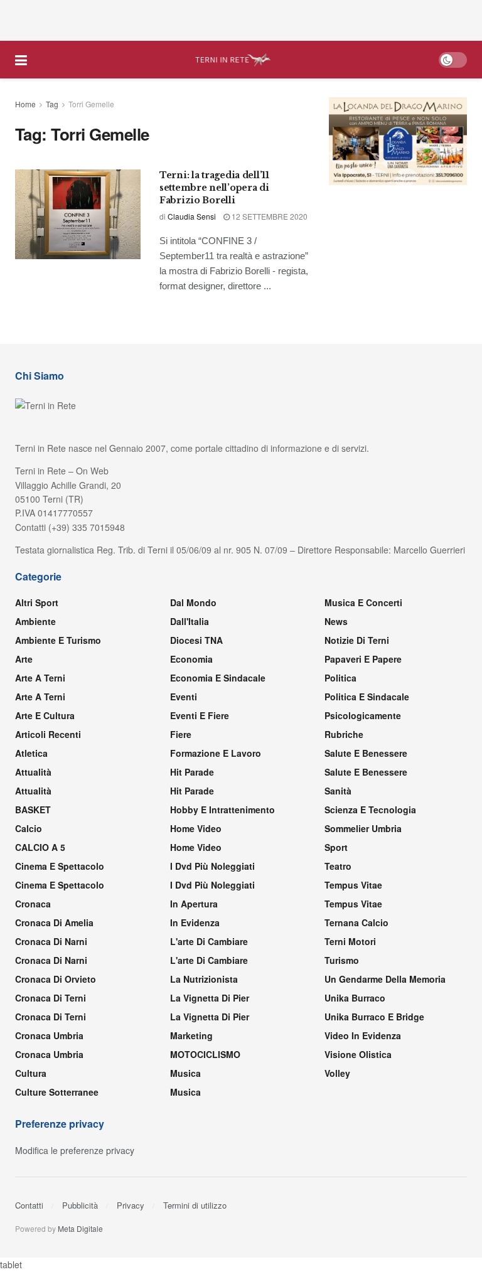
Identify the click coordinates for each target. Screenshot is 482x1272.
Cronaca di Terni (50, 997)
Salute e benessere (365, 753)
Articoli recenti (48, 734)
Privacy (130, 1205)
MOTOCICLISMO (205, 1054)
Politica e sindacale (366, 696)
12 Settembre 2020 (269, 216)
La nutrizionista (204, 979)
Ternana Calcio (356, 922)
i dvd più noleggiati (212, 866)
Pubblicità (80, 1205)
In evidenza (195, 922)
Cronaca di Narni (51, 960)
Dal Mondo (193, 602)
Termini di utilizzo (195, 1205)
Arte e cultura (45, 715)
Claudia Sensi (192, 216)
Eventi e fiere (199, 715)
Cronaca (33, 903)
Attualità (33, 772)
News (336, 621)
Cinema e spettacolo (59, 866)
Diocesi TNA (196, 640)
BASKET (33, 809)
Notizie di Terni (356, 640)
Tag (52, 104)
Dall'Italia (189, 621)
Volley (337, 1073)
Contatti (29, 1205)
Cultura (30, 1073)
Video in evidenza (362, 1035)
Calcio (28, 828)
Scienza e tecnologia (370, 809)
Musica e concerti (363, 602)
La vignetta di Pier (209, 997)
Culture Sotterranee (57, 1092)
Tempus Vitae (353, 885)
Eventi (183, 696)
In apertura (194, 903)
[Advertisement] (241, 19)
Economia (191, 659)
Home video (196, 828)
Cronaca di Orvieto (55, 979)
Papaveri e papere (363, 659)
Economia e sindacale (217, 677)
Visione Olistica (358, 1054)
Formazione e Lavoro (215, 753)
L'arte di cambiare (209, 941)
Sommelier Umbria (363, 828)
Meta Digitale (80, 1228)
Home (25, 104)
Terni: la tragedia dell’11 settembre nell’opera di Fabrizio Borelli (214, 187)
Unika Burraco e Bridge (374, 1016)
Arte (24, 659)
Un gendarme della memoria (385, 979)
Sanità (337, 790)
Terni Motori (350, 941)
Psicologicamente (362, 715)
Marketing (191, 1035)
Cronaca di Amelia (54, 922)
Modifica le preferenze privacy (74, 1150)
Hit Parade (192, 772)
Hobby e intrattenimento (222, 809)
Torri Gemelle (91, 104)
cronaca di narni (51, 941)
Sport (336, 847)
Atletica (31, 753)
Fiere (180, 734)
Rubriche (343, 734)
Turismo (341, 960)
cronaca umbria (49, 1054)
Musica (185, 1073)
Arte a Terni (40, 677)
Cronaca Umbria (49, 1035)
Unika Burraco (354, 997)
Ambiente (35, 621)
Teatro (337, 866)
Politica (340, 677)
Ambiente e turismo (58, 640)
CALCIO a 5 (40, 847)
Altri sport (36, 602)
